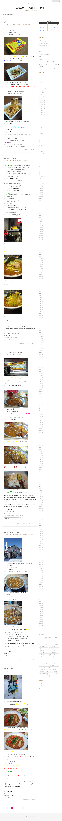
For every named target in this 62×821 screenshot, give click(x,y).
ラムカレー (50, 667)
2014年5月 (41, 482)
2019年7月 (41, 354)
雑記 (39, 174)
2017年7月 (41, 404)
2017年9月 (41, 399)
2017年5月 (41, 408)
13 (57, 25)
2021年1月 (41, 317)
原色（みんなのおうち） (10, 669)
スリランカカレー (43, 656)
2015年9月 (41, 449)
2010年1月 (41, 588)
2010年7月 (41, 576)
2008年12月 (41, 615)
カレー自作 (41, 127)
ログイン (40, 683)
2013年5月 (41, 506)
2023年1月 (41, 268)
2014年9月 (41, 473)
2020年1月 (41, 342)
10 (48, 25)
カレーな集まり (42, 92)
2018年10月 (41, 373)
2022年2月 (41, 291)
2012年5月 (41, 531)
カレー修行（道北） (42, 112)
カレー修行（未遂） (42, 108)
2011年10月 (41, 545)
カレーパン (55, 646)
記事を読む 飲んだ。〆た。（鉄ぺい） (28, 343)
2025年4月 (41, 213)
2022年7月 (41, 280)
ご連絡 (40, 40)
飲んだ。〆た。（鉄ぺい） (11, 158)
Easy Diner (42, 637)
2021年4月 (41, 311)
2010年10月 (41, 570)
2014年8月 (41, 475)
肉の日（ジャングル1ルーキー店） (13, 352)
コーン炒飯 (41, 133)
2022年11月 (41, 272)
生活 (39, 168)
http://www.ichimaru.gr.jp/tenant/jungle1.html (14, 515)
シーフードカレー (43, 654)
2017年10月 (41, 397)
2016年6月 (41, 430)
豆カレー (50, 673)
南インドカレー (53, 669)
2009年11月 (41, 592)
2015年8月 (41, 451)
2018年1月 (41, 391)
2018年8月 (41, 377)
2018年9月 (41, 375)
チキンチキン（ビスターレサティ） (45, 41)
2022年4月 (41, 287)
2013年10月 (41, 496)
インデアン (55, 639)
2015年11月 (41, 445)
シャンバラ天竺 (53, 652)
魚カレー (52, 675)
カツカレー (48, 644)
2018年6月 (41, 381)
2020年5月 (41, 334)
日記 (39, 162)
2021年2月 (41, 315)
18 (51, 27)
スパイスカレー (53, 654)
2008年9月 (41, 621)
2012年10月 (41, 521)
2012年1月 (41, 539)
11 (51, 25)
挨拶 (39, 157)
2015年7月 (41, 453)
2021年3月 (41, 313)
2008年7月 (41, 625)
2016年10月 (41, 422)
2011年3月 (41, 560)
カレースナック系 (42, 88)
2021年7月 (41, 305)
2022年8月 (41, 278)
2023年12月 (41, 245)
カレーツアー (41, 90)
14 (40, 27)
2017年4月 (41, 410)
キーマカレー (52, 650)
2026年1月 (41, 194)
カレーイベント (42, 84)
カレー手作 (41, 125)
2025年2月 (41, 217)
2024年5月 (41, 235)
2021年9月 (41, 301)
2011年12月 (41, 541)
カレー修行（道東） (42, 120)
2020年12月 (41, 319)
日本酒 (55, 671)
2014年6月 (41, 480)
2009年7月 (41, 601)
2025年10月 (41, 200)
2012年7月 (41, 527)
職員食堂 (45, 673)
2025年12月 (41, 196)
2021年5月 (41, 309)
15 (43, 27)
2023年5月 (41, 260)
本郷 (40, 673)
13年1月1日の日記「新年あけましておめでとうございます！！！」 (19, 134)
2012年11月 (41, 519)
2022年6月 (41, 282)
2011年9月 (41, 547)
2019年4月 (41, 360)
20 (57, 27)
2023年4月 (41, 262)
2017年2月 (41, 414)
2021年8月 (41, 303)
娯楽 (39, 155)
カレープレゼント (42, 96)
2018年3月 (41, 387)
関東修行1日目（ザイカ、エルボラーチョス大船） (48, 57)
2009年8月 (41, 599)
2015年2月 (41, 463)
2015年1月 (41, 465)
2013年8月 (41, 500)
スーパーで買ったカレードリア (45, 45)
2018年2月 (41, 389)
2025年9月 (41, 202)
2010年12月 (41, 566)
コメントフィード (42, 687)
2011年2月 (41, 562)
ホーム (5, 14)
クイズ (40, 131)
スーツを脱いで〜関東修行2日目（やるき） (47, 54)
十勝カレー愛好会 (42, 153)
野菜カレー (56, 673)
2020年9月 (41, 326)
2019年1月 (41, 367)
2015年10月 (41, 447)
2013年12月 (41, 492)
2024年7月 (41, 231)
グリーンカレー (42, 652)
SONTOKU (42, 639)
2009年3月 (41, 609)
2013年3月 (41, 510)
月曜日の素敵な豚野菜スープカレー (45, 46)
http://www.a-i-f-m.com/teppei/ (11, 337)
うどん (40, 77)
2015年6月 (41, 455)
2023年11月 (41, 248)
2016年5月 (41, 432)
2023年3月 (41, 264)
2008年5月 (41, 629)
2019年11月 (41, 346)
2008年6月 (41, 627)
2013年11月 (41, 494)
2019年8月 (41, 352)
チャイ (40, 141)
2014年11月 (41, 469)
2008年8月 (41, 623)
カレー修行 (41, 98)
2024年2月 (41, 241)
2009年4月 (41, 607)
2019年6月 (41, 356)
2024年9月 (41, 227)
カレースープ (48, 646)
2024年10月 (41, 225)
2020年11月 (41, 321)
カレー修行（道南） (42, 114)
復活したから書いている (43, 43)
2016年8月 (41, 426)
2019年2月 (41, 365)
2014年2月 (41, 488)
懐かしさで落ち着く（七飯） (11, 532)
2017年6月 (41, 406)
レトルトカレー (42, 669)
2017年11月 (41, 395)
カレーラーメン (52, 648)
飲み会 (40, 178)
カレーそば (42, 646)
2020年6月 (41, 332)
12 (54, 25)
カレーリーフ (42, 650)
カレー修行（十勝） (18, 160)
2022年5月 (41, 285)
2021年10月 (41, 299)
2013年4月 (41, 508)
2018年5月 (41, 383)
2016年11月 (41, 420)
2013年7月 (41, 502)
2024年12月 (41, 221)
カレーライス (42, 648)
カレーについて (42, 94)
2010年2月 (41, 586)
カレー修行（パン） (42, 100)
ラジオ (40, 147)
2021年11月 (41, 297)
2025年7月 (41, 206)
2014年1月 (41, 490)
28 (40, 30)
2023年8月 (41, 254)
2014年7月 (41, 477)
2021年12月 (41, 295)
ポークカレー (52, 665)
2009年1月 (41, 613)
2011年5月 (41, 556)
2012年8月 (41, 525)
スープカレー (53, 656)
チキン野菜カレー (52, 661)
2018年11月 (41, 371)
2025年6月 (41, 209)
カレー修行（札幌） (42, 110)
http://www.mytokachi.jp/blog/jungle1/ (12, 517)
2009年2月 (41, 611)
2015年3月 (41, 461)
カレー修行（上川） (42, 102)
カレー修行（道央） (42, 118)
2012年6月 (41, 529)
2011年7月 (41, 551)
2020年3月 (41, 338)
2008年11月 (41, 617)
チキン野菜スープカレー (44, 663)
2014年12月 (41, 467)
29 (43, 30)
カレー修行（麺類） (26, 24)
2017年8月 (41, 402)
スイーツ (40, 135)
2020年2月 (41, 340)
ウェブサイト (41, 75)
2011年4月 (41, 558)
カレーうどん (55, 644)
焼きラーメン (41, 166)
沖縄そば (40, 164)
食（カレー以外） (42, 176)
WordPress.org (42, 688)
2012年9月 (41, 523)
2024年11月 (41, 223)
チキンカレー (42, 661)
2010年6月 (41, 578)
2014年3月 (41, 486)
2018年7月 (41, 379)
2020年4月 (41, 336)
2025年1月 (41, 219)
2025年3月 (41, 215)
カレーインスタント (17, 24)
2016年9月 (41, 424)
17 (48, 27)
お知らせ (40, 79)
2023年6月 (41, 258)
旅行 (39, 160)
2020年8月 (41, 328)
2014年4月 (41, 484)
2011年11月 (41, 543)
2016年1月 (41, 441)
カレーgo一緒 (41, 81)
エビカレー (42, 644)
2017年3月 (41, 412)
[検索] (59, 1)
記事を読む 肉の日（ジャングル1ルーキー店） (26, 523)
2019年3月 (41, 363)
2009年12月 (41, 590)
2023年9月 (41, 252)
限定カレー (42, 675)
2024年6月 (41, 233)
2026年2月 (41, 192)
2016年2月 (41, 438)
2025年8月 (41, 204)
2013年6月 (41, 504)
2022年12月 (41, 270)
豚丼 (39, 172)
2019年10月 (41, 348)
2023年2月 (41, 266)
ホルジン (40, 145)
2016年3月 (41, 436)
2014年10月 (41, 471)
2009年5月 (41, 605)
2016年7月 (41, 428)
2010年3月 (41, 584)
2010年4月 (41, 582)
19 (54, 27)
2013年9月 (41, 498)
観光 (39, 170)
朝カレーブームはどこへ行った (45, 68)
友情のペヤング (8, 22)
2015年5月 (41, 457)
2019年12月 (41, 344)
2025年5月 (41, 211)
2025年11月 (41, 198)
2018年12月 (41, 369)
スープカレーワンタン (44, 658)
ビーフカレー (42, 665)
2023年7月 (41, 256)
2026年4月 (41, 188)
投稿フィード (41, 685)
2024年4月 (41, 237)
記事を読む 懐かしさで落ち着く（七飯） (27, 659)
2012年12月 (41, 517)
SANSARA (55, 637)
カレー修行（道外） (42, 116)
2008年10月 (41, 619)
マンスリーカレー (43, 667)
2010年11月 (41, 568)
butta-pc (40, 59)
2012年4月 (41, 533)
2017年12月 (41, 393)
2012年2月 (41, 537)
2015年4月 (41, 459)
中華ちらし (41, 149)
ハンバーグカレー (54, 663)
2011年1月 (41, 564)
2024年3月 (41, 239)
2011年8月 (41, 549)
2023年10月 (41, 250)
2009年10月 (41, 595)
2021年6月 (41, 307)
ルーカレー (56, 667)
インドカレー (53, 642)
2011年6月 (41, 553)
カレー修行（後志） (42, 106)
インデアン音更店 (43, 642)
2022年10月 (41, 274)
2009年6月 (41, 603)
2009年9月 (41, 597)
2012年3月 (41, 535)
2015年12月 (41, 443)
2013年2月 (41, 512)
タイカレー (54, 658)
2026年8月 (41, 186)
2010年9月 (41, 572)
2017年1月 (41, 416)
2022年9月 (41, 276)
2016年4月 (41, 434)
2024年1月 (41, 243)
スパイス (40, 137)
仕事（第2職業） (42, 151)
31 (48, 30)
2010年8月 (41, 574)
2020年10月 (41, 324)
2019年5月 (41, 358)
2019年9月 (41, 350)
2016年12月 (41, 418)
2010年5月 (41, 580)
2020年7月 (41, 330)
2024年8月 (41, 229)
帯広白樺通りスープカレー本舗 (45, 671)
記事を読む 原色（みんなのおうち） (28, 799)
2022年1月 (41, 293)
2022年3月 (41, 289)
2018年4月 (41, 385)
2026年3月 (41, 190)
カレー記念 (41, 129)
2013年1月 (41, 514)
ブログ (40, 143)
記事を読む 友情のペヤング (30, 149)
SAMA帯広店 (48, 637)
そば (32, 534)
